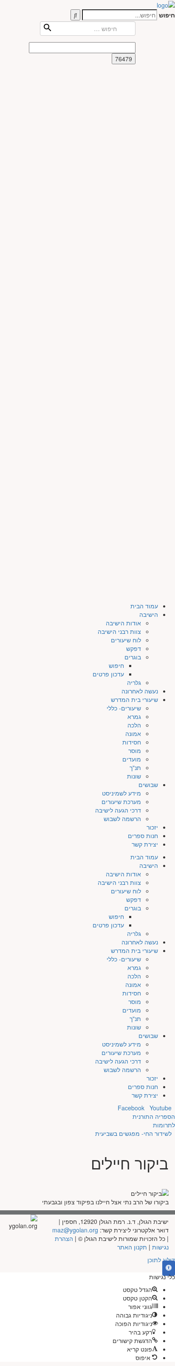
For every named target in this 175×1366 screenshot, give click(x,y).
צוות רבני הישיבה (119, 104)
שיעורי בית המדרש (134, 172)
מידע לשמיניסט (121, 265)
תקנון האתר (132, 1247)
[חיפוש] (75, 14)
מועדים (131, 231)
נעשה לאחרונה (139, 163)
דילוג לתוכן (161, 1259)
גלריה (134, 155)
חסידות (131, 214)
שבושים (148, 257)
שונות (134, 248)
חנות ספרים (143, 308)
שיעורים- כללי (124, 180)
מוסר (134, 223)
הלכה (134, 197)
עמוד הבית (144, 78)
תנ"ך (135, 240)
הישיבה (148, 87)
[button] (168, 1268)
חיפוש (167, 15)
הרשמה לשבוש (122, 291)
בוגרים (132, 129)
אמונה (133, 206)
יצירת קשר (145, 316)
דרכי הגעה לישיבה (118, 282)
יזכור (152, 299)
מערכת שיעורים (121, 274)
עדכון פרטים (108, 146)
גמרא (134, 189)
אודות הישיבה (123, 95)
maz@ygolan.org (75, 1230)
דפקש (133, 121)
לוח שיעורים (126, 112)
